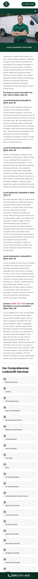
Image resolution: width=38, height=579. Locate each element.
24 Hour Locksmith (11, 524)
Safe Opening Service (12, 401)
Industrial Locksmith (11, 534)
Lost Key (8, 392)
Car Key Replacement (12, 486)
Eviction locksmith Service (13, 420)
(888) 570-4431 (18, 304)
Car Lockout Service (11, 515)
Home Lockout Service (12, 505)
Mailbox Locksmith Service (13, 430)
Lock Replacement (11, 439)
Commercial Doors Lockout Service (16, 496)
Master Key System (11, 382)
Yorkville (8, 572)
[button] (35, 11)
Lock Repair (9, 458)
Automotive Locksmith (12, 543)
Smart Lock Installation (12, 411)
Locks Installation (11, 448)
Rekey (7, 467)
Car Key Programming (12, 477)
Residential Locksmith (12, 553)
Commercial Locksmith (12, 562)
